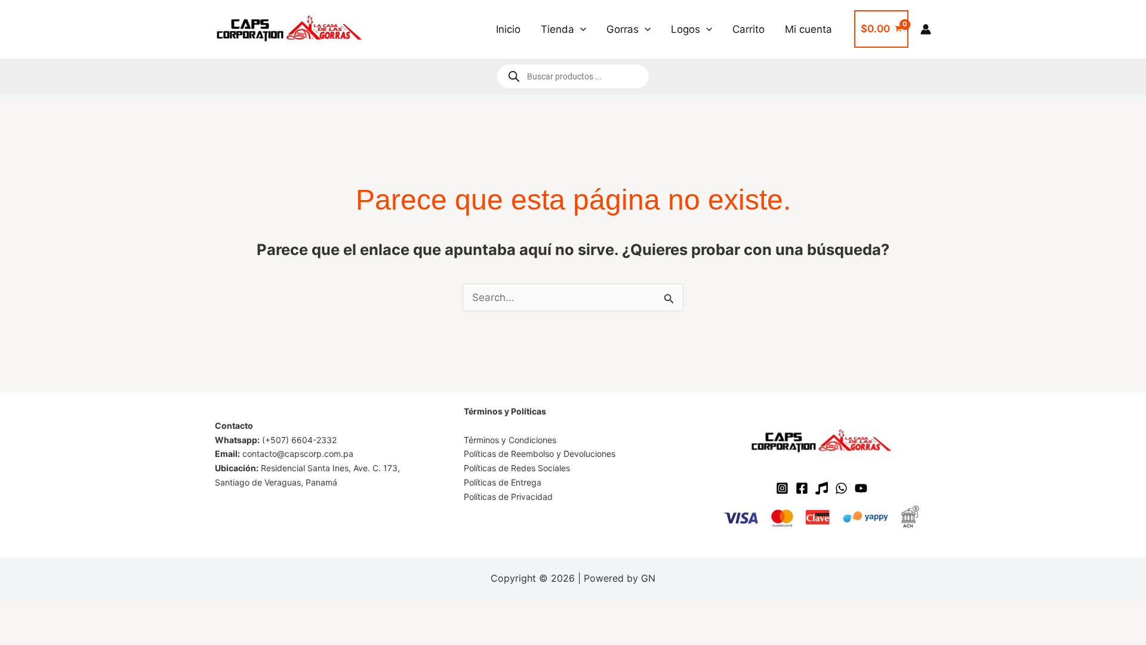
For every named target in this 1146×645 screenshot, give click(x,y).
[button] (580, 29)
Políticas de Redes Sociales (517, 468)
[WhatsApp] (841, 488)
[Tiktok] (821, 488)
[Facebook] (802, 488)
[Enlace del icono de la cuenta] (925, 29)
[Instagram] (782, 488)
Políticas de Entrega (502, 482)
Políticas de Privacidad (508, 497)
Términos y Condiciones (510, 440)
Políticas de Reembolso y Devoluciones (539, 454)
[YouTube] (861, 488)
